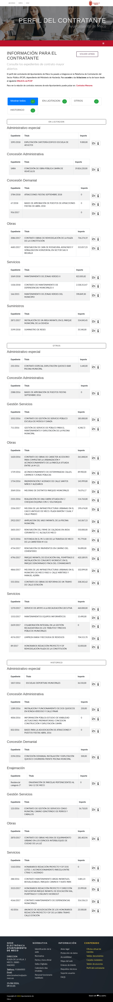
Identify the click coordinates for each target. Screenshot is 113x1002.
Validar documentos (95, 956)
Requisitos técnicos (69, 969)
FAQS (63, 977)
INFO (21, 3)
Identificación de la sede (43, 950)
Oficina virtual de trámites (94, 950)
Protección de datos (69, 953)
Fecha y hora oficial (43, 960)
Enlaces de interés (68, 965)
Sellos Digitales (41, 964)
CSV (27, 3)
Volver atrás (87, 54)
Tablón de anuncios (95, 964)
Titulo (26, 136)
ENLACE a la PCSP (25, 81)
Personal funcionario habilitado (43, 976)
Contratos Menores (84, 86)
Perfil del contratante (95, 968)
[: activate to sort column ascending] (97, 136)
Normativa (39, 956)
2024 (19, 996)
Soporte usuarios (68, 973)
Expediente (15, 136)
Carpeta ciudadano (95, 960)
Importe (83, 136)
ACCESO (12, 3)
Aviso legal (65, 949)
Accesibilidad (66, 957)
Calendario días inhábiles (41, 969)
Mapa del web (67, 961)
